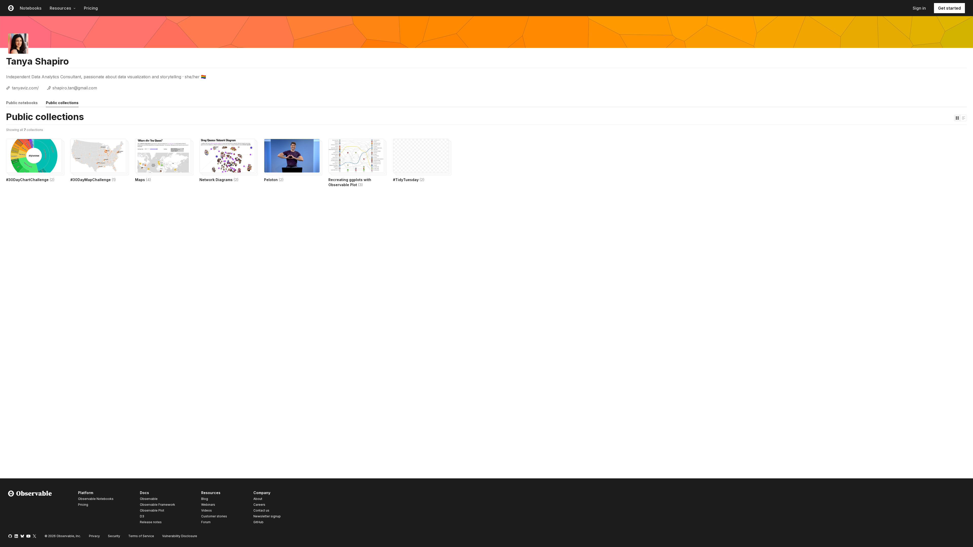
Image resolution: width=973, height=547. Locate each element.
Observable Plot (152, 510)
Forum (206, 522)
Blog (204, 499)
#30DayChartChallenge (30, 180)
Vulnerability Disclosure (179, 536)
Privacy (94, 536)
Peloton (274, 180)
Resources (60, 8)
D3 (142, 516)
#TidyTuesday (408, 180)
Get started (949, 8)
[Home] (30, 508)
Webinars (208, 504)
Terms (141, 536)
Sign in (919, 8)
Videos (206, 510)
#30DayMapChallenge (93, 180)
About (257, 499)
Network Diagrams (218, 180)
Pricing (91, 8)
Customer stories (214, 516)
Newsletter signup (267, 516)
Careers (259, 504)
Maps (143, 180)
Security (114, 536)
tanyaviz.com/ (25, 87)
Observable (149, 499)
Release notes (151, 522)
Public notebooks (22, 103)
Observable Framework (157, 504)
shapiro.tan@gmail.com (74, 87)
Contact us (261, 510)
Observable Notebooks (96, 499)
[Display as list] (964, 118)
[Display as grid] (957, 118)
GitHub (258, 522)
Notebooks (31, 8)
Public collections (62, 103)
